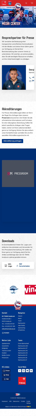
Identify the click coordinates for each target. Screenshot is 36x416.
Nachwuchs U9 (22, 357)
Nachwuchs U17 (22, 348)
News (20, 318)
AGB (10, 401)
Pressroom (5, 357)
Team (20, 321)
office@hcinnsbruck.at (8, 329)
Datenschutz (16, 401)
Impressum (5, 401)
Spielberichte (6, 343)
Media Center (6, 355)
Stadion (4, 353)
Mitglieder (5, 348)
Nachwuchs (21, 323)
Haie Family (21, 325)
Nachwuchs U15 (23, 350)
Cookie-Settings (28, 402)
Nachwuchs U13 (23, 353)
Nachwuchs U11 (22, 355)
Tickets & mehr (6, 350)
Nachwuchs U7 (22, 360)
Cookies (23, 401)
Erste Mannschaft (23, 343)
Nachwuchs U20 (23, 346)
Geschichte (5, 346)
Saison (20, 316)
